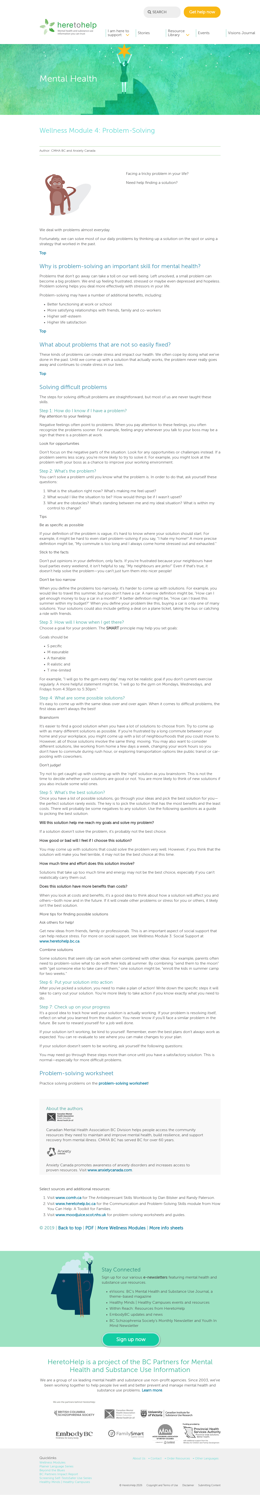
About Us (139, 1458)
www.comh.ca (68, 1198)
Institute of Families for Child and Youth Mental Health (126, 1433)
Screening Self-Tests (54, 1478)
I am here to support (118, 33)
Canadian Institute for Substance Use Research (168, 1409)
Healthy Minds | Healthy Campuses (64, 1482)
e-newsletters (155, 1277)
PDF (89, 1228)
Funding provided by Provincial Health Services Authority (202, 1434)
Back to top (70, 1228)
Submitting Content (209, 1485)
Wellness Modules (52, 1462)
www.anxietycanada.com (110, 1170)
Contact (156, 1458)
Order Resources (178, 1458)
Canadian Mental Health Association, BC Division (119, 1409)
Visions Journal (241, 33)
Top (42, 253)
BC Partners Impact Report (58, 1474)
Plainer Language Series (56, 1466)
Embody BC (73, 1435)
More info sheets (166, 1228)
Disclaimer (188, 1485)
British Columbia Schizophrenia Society (72, 1408)
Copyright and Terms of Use (162, 1485)
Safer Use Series (80, 1478)
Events (204, 33)
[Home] (68, 34)
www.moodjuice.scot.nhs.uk (81, 1215)
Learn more (152, 1390)
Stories (144, 33)
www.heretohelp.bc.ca (59, 941)
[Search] (149, 11)
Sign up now (131, 1339)
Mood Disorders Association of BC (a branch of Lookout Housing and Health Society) (164, 1435)
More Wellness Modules (121, 1228)
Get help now (202, 12)
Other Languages (207, 1458)
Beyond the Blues (52, 1470)
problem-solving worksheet (123, 1083)
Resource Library (176, 33)
